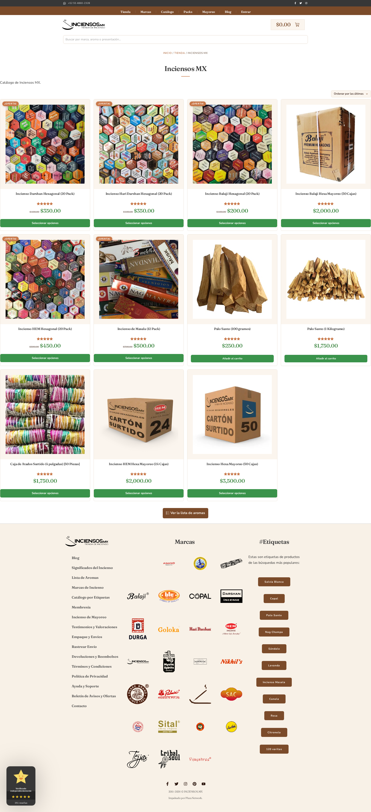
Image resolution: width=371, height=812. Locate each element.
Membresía (81, 607)
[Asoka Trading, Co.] (200, 575)
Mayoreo (208, 12)
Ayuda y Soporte (85, 686)
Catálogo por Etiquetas (91, 597)
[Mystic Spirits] (169, 673)
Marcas (145, 12)
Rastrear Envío (84, 646)
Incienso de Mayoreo (89, 617)
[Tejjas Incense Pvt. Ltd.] (138, 770)
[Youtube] (203, 784)
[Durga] (138, 640)
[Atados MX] (231, 575)
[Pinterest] (194, 784)
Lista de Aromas (85, 577)
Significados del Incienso (92, 568)
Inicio (167, 53)
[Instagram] (306, 3)
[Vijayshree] (200, 770)
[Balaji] (138, 607)
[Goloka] (169, 640)
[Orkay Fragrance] (138, 705)
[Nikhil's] (231, 673)
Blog (228, 12)
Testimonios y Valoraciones (94, 627)
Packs (188, 12)
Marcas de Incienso (88, 587)
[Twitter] (300, 3)
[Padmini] (169, 705)
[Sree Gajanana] (200, 738)
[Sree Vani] (231, 738)
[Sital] (169, 738)
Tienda (125, 12)
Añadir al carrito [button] (232, 358)
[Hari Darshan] (200, 640)
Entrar (246, 12)
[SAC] (231, 705)
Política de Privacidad (90, 676)
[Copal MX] (200, 607)
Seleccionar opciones (45, 223)
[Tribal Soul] (169, 770)
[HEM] (231, 640)
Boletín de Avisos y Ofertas (94, 696)
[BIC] (169, 607)
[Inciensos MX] (138, 673)
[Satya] (138, 738)
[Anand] (169, 575)
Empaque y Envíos (87, 637)
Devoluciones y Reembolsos (95, 656)
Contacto (79, 706)
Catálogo (167, 12)
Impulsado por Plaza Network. (185, 798)
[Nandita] (200, 673)
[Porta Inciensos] (200, 705)
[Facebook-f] (295, 3)
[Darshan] (231, 607)
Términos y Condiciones (92, 666)
